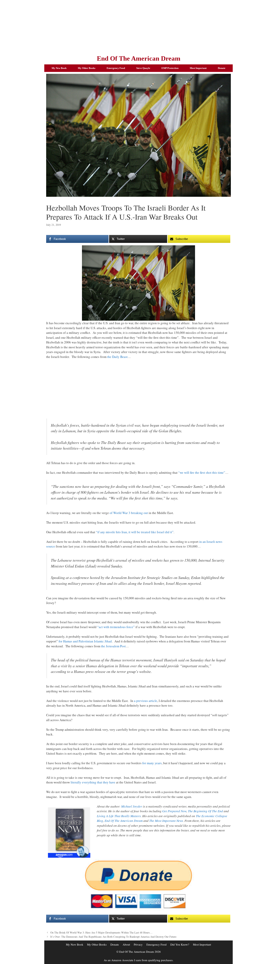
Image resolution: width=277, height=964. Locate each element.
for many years (152, 763)
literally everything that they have (93, 782)
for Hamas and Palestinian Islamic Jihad (85, 641)
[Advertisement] (138, 26)
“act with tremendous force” (116, 627)
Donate (221, 68)
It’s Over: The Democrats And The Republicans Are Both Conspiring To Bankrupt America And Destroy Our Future (113, 936)
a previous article (145, 701)
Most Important (198, 68)
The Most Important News (166, 820)
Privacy (138, 944)
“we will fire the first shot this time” (201, 472)
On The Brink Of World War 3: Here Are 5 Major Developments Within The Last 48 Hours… (101, 932)
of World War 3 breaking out (129, 513)
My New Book (59, 68)
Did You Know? (179, 944)
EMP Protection (169, 68)
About (126, 944)
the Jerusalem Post (113, 646)
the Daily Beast (117, 357)
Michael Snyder (131, 806)
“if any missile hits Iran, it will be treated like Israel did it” (135, 532)
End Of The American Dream (138, 58)
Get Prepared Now (174, 811)
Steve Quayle (143, 68)
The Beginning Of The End (205, 811)
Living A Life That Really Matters (119, 816)
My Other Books (86, 68)
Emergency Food (116, 68)
